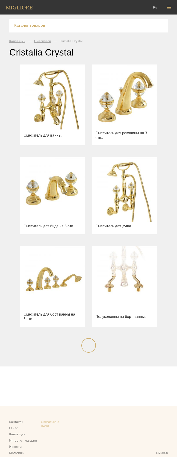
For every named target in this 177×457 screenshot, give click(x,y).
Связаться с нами (50, 423)
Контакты (16, 422)
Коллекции (17, 41)
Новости (15, 446)
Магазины (16, 453)
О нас (13, 428)
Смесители (42, 41)
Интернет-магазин (23, 440)
